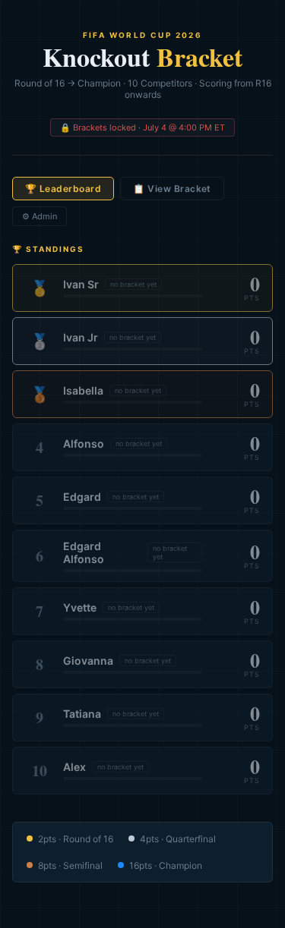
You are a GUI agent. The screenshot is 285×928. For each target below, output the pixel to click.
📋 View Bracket (172, 188)
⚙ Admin (39, 216)
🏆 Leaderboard (63, 188)
